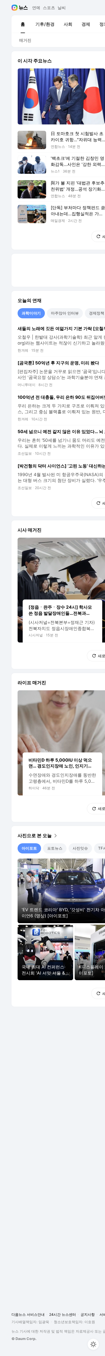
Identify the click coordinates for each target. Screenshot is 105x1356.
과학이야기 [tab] (31, 313)
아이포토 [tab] (29, 848)
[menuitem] (23, 24)
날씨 (62, 7)
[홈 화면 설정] (93, 1344)
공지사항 (88, 1314)
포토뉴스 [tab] (54, 848)
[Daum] (15, 7)
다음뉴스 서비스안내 (28, 1314)
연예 (36, 7)
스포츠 (49, 7)
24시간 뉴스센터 (62, 1314)
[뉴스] (23, 7)
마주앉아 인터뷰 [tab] (65, 313)
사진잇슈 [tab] (80, 848)
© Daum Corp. (23, 1338)
